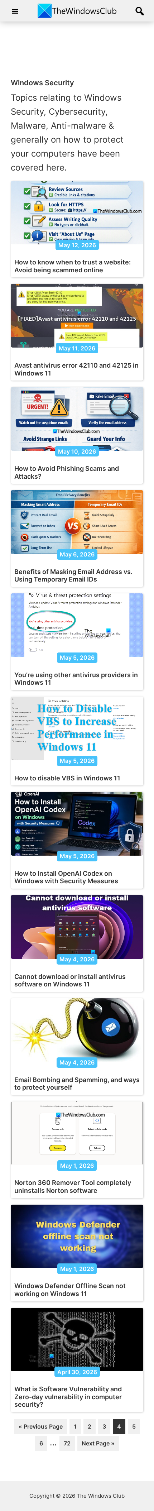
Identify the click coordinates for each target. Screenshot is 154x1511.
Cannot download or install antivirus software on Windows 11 (70, 980)
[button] (139, 11)
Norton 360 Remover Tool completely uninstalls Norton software (72, 1186)
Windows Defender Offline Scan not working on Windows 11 (70, 1289)
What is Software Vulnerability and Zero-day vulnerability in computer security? (68, 1396)
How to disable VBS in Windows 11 (67, 778)
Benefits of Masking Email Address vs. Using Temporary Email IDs (73, 575)
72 (69, 1445)
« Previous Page (41, 1428)
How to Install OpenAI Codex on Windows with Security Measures (66, 877)
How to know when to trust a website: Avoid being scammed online (72, 266)
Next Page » (98, 1445)
